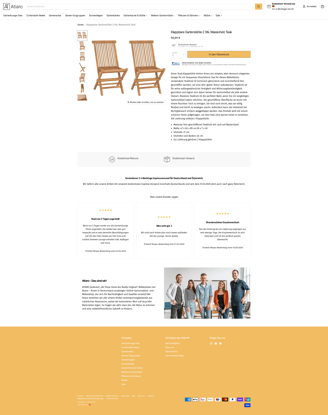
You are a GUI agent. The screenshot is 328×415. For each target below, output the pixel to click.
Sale (218, 15)
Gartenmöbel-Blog (174, 355)
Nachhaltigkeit (172, 343)
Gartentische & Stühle (135, 15)
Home (81, 24)
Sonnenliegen (96, 15)
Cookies (151, 396)
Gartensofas (55, 15)
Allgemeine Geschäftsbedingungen (91, 399)
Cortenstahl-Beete (35, 15)
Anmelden (312, 6)
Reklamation (171, 351)
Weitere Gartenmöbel (162, 15)
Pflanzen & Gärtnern (188, 15)
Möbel (207, 15)
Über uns (169, 347)
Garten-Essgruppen (75, 15)
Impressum (125, 396)
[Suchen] (258, 6)
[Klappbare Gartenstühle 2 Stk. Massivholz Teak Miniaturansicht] (82, 35)
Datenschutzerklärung (94, 396)
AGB (133, 396)
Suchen (80, 396)
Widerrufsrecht (112, 399)
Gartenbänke (113, 15)
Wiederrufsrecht (112, 396)
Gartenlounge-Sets (12, 15)
